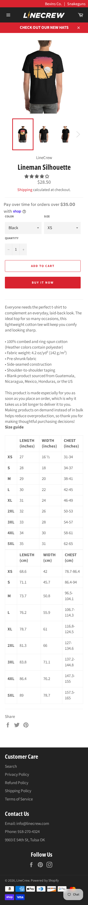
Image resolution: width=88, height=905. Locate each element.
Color (9, 217)
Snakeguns (76, 4)
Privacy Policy (17, 774)
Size (47, 217)
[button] (37, 177)
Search (11, 766)
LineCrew (22, 880)
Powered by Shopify (45, 880)
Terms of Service (19, 799)
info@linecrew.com (32, 824)
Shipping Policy (18, 791)
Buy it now (43, 282)
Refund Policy (16, 783)
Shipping (24, 189)
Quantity (11, 238)
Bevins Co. (53, 4)
